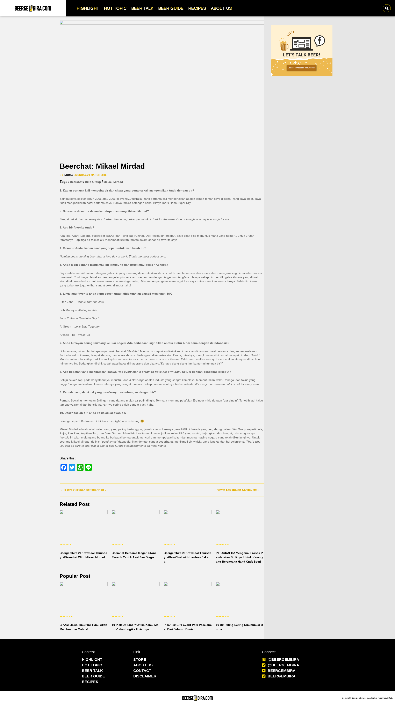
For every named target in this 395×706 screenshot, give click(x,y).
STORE (139, 660)
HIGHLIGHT (92, 660)
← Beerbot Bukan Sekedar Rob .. (84, 489)
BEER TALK (92, 671)
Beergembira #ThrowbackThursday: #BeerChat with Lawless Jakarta (187, 557)
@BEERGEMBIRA (283, 660)
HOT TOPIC (92, 665)
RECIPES (90, 682)
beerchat (76, 181)
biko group (93, 181)
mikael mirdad (113, 181)
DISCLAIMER (144, 676)
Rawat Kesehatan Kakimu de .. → (240, 489)
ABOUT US (143, 665)
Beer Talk (65, 544)
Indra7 (68, 175)
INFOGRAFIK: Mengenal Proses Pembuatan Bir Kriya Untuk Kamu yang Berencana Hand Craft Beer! (239, 557)
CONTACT (142, 671)
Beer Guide (222, 544)
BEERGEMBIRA (281, 671)
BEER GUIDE (93, 676)
